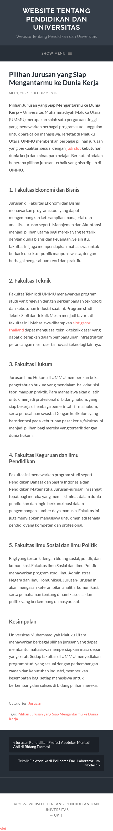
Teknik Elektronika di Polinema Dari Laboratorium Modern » (59, 763)
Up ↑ (58, 815)
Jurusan (34, 703)
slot (3, 828)
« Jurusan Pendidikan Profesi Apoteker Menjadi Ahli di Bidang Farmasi (51, 744)
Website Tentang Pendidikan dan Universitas (56, 19)
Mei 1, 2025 (19, 93)
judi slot (73, 148)
